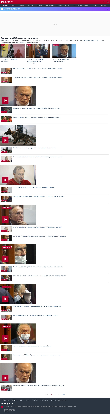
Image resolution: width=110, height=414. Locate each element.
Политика (39, 5)
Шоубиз (95, 5)
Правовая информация (9, 409)
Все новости (5, 5)
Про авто (59, 5)
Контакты (53, 400)
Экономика (103, 5)
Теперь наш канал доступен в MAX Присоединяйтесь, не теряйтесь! (12, 9)
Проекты (28, 400)
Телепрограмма (44, 400)
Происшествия (50, 5)
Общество (30, 5)
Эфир (104, 1)
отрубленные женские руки (90, 40)
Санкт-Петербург (77, 5)
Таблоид (21, 400)
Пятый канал (5, 400)
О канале (35, 400)
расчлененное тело (21, 42)
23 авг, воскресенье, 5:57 (7, 2)
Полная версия (62, 400)
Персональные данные (9, 410)
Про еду (67, 5)
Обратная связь (7, 412)
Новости (14, 400)
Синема (87, 5)
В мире (14, 5)
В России (22, 5)
